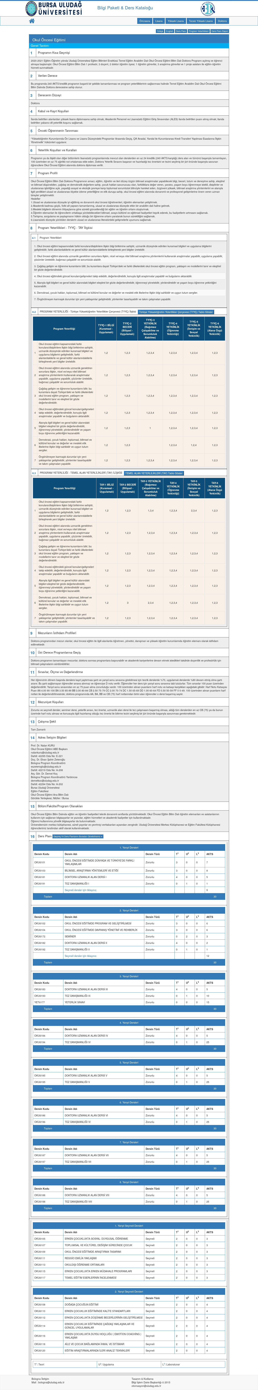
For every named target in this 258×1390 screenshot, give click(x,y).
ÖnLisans (145, 21)
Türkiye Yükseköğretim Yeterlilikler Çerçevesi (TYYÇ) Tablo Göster (176, 312)
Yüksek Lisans (176, 21)
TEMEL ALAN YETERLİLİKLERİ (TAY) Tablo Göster (154, 473)
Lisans (159, 21)
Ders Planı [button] (181, 31)
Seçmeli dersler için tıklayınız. (81, 890)
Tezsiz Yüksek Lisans (201, 21)
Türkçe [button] (160, 31)
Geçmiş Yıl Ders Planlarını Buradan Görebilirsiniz (77, 836)
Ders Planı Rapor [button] (219, 31)
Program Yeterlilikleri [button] (199, 31)
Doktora (222, 21)
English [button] (169, 31)
